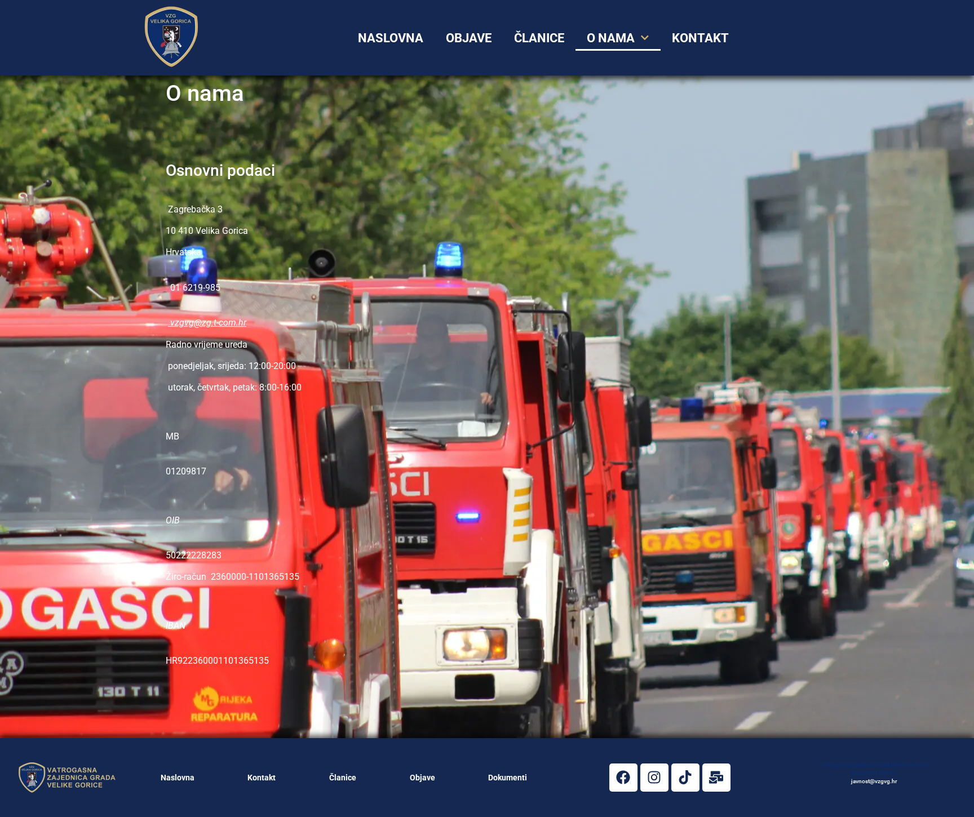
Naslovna (177, 777)
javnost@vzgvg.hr (874, 781)
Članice (342, 777)
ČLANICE (539, 37)
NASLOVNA (390, 37)
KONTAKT (700, 37)
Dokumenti (507, 777)
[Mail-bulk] (716, 777)
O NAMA (611, 37)
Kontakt (261, 777)
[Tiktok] (685, 777)
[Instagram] (654, 777)
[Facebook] (623, 777)
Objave (469, 37)
